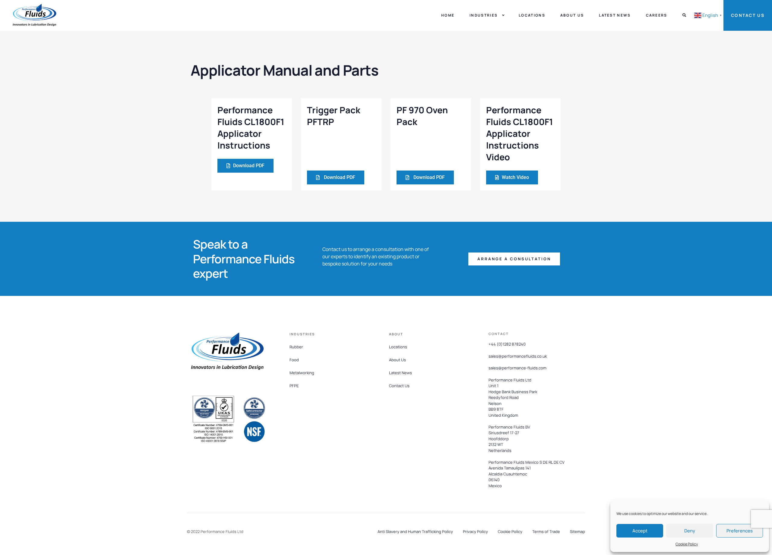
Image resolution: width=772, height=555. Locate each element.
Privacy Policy (475, 531)
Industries (484, 15)
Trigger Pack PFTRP (333, 116)
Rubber (296, 347)
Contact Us (747, 15)
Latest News (615, 15)
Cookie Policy (687, 544)
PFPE (294, 385)
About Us (572, 15)
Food (294, 359)
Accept (639, 531)
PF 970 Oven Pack (422, 116)
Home (447, 15)
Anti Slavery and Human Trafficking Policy (415, 531)
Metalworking (302, 372)
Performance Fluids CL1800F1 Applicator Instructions (250, 127)
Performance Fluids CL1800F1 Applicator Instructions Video (519, 133)
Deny (689, 531)
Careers (656, 15)
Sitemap (577, 531)
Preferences (739, 531)
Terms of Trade (546, 531)
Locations (532, 15)
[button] (514, 258)
